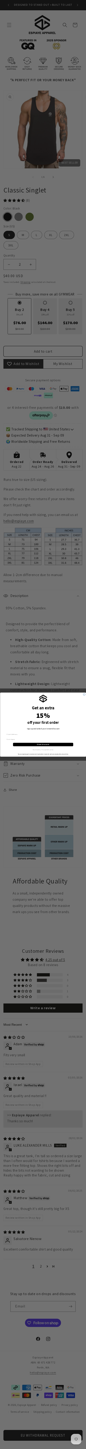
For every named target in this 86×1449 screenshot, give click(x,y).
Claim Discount (43, 744)
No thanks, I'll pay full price (43, 750)
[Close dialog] (84, 694)
